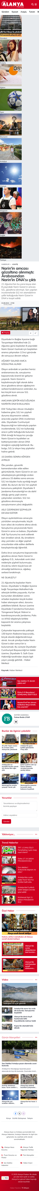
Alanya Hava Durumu (7, 1148)
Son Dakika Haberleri (6, 1164)
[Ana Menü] (36, 4)
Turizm (32, 11)
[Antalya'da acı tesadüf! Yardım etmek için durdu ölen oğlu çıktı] (10, 758)
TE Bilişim (25, 1188)
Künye (8, 1118)
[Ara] (32, 4)
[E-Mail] (16, 722)
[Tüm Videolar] (36, 980)
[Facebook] (15, 1113)
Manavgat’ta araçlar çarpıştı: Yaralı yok (9, 786)
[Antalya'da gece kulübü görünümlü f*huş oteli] (28, 739)
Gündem (5, 11)
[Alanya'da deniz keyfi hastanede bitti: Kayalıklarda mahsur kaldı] (7, 1018)
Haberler (5, 264)
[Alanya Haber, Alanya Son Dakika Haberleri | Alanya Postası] (12, 4)
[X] (19, 1113)
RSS (6, 1178)
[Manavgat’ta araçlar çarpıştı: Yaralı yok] (10, 779)
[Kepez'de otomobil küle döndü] (7, 1026)
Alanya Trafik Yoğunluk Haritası (27, 1148)
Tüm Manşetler (28, 1155)
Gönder (6, 821)
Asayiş (23, 11)
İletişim (30, 1118)
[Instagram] (23, 1113)
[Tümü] (36, 834)
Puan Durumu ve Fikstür (9, 1156)
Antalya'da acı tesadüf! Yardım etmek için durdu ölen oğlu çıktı (10, 767)
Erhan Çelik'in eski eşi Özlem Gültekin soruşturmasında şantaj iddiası (28, 767)
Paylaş (6, 333)
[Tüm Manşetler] (36, 1037)
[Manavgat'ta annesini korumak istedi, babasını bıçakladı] (28, 779)
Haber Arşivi (27, 1163)
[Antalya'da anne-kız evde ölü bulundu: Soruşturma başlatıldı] (7, 1010)
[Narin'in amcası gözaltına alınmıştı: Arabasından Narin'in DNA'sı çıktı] (19, 318)
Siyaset (15, 11)
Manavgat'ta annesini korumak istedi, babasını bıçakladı (28, 787)
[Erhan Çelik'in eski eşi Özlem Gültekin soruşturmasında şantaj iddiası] (28, 758)
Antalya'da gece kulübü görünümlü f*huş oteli (27, 747)
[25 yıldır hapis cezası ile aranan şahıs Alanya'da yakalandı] (10, 739)
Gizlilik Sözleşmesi (19, 1118)
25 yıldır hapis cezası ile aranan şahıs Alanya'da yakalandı (9, 747)
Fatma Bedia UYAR (22, 717)
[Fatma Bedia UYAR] (7, 718)
